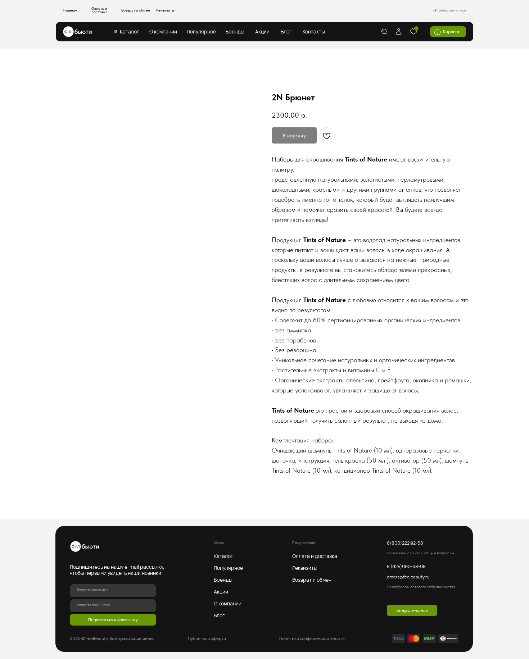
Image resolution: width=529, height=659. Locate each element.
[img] (77, 31)
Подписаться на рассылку (113, 619)
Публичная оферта (207, 638)
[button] (129, 32)
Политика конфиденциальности (312, 638)
